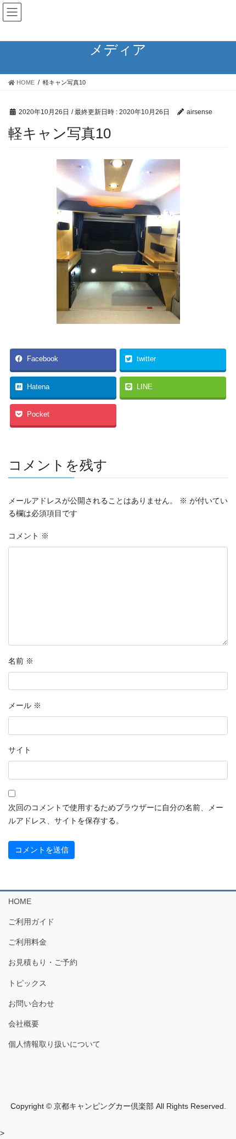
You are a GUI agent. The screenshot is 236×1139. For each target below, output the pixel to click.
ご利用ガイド (31, 921)
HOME (19, 901)
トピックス (27, 983)
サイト (19, 749)
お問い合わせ (31, 1003)
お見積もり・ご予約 (42, 962)
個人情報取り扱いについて (54, 1044)
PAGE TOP (219, 1095)
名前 (20, 661)
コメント (28, 535)
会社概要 (23, 1023)
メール (24, 705)
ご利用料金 (27, 942)
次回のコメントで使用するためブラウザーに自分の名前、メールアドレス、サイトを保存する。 (115, 814)
